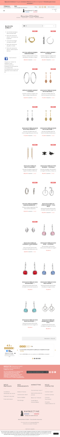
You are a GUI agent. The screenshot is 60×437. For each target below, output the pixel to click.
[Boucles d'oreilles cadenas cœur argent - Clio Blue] (30, 230)
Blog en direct (9, 27)
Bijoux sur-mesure (36, 398)
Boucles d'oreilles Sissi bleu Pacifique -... (30, 320)
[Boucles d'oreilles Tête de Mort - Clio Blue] (48, 153)
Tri (42, 26)
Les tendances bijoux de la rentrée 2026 (12, 32)
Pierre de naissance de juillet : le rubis (12, 45)
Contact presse (49, 394)
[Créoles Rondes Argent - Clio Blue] (30, 77)
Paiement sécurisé (9, 396)
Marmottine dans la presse (36, 394)
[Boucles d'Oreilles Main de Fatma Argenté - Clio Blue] (30, 115)
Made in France (21, 392)
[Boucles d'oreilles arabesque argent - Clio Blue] (48, 307)
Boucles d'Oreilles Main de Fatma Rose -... (48, 91)
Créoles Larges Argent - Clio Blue (48, 53)
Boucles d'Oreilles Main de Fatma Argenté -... (30, 129)
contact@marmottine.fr (20, 7)
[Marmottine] (30, 10)
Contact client (49, 392)
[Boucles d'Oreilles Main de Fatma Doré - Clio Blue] (48, 115)
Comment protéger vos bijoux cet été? (12, 41)
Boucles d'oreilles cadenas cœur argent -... (30, 244)
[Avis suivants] (55, 350)
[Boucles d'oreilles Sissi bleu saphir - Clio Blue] (48, 269)
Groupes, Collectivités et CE (50, 403)
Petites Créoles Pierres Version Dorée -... (30, 53)
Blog (36, 7)
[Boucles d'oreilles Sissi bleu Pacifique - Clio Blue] (30, 307)
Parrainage (20, 400)
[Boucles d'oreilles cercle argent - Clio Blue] (48, 191)
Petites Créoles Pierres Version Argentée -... (30, 204)
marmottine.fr (12, 57)
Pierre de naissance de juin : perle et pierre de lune (12, 49)
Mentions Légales (30, 429)
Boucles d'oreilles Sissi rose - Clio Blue (48, 243)
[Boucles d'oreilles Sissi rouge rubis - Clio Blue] (30, 269)
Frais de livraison (8, 399)
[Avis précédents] (17, 350)
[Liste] (26, 26)
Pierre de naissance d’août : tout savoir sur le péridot (12, 37)
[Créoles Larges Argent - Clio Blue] (48, 40)
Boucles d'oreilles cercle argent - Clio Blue (48, 205)
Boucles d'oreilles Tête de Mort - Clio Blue (48, 166)
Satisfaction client (22, 394)
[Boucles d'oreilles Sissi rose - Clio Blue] (48, 230)
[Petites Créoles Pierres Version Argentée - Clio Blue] (30, 191)
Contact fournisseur (48, 398)
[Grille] (24, 26)
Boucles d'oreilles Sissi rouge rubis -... (30, 282)
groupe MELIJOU (35, 422)
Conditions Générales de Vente (9, 392)
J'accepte (56, 433)
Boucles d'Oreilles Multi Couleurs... (30, 166)
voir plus (22, 350)
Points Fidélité (21, 397)
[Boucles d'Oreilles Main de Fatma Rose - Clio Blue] (48, 77)
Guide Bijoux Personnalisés (35, 401)
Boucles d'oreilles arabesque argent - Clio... (48, 321)
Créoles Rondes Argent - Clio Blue (30, 91)
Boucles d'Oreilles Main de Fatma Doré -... (48, 129)
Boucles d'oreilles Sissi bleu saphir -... (48, 282)
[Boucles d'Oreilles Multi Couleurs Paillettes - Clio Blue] (30, 153)
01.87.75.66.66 (7, 7)
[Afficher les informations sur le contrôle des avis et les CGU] (15, 353)
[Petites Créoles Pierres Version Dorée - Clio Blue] (30, 40)
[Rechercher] (55, 11)
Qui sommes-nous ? (36, 390)
